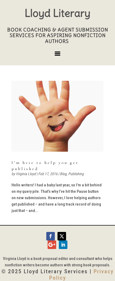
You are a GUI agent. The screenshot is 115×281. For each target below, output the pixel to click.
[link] (57, 116)
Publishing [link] (76, 174)
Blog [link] (63, 174)
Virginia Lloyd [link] (26, 174)
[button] (57, 55)
